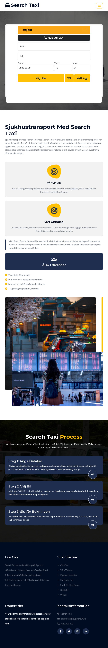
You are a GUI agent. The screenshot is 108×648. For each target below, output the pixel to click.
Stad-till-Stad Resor (69, 585)
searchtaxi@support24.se (73, 618)
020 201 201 (67, 623)
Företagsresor (67, 580)
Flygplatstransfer (68, 575)
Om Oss (64, 565)
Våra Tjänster (66, 570)
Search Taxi (66, 613)
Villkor (63, 594)
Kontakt (64, 589)
